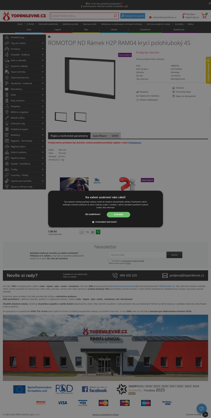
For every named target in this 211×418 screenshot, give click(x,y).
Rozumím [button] (118, 214)
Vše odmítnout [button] (92, 214)
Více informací (109, 207)
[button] (105, 222)
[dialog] (105, 209)
